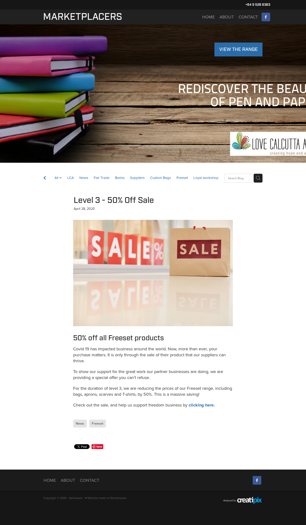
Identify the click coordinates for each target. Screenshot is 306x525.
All (57, 177)
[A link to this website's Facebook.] (266, 17)
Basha (120, 177)
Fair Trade (101, 177)
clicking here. (202, 405)
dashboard (75, 498)
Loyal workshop (206, 177)
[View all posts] (45, 178)
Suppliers (137, 177)
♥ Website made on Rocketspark (105, 498)
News (83, 177)
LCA (70, 177)
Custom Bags (160, 177)
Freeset (182, 177)
